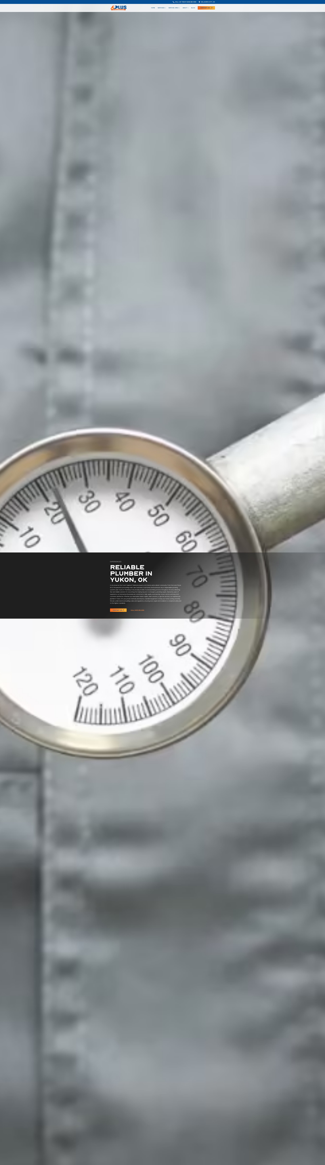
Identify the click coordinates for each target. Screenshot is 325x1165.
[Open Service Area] (179, 8)
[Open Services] (165, 8)
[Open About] (188, 8)
